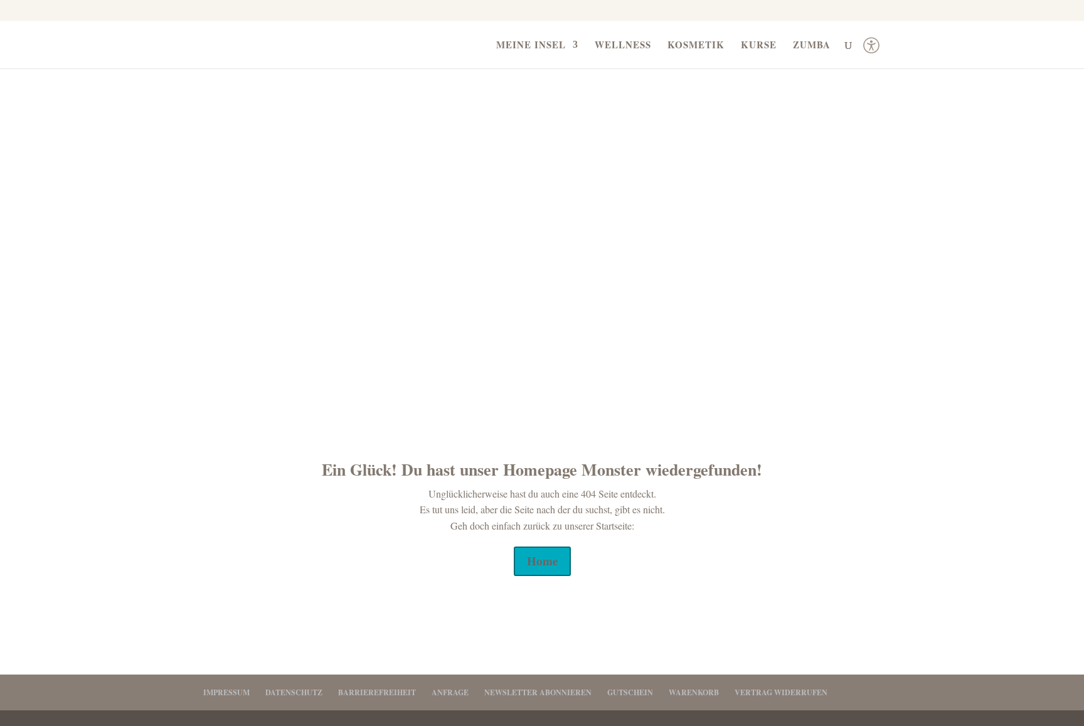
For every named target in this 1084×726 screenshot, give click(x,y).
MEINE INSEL (531, 45)
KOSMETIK (696, 45)
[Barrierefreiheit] (871, 50)
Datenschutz (293, 692)
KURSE (759, 45)
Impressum (226, 692)
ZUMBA (812, 45)
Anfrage (450, 692)
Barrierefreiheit (377, 692)
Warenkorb (694, 692)
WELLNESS (623, 45)
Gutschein (630, 692)
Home (542, 560)
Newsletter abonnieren (538, 692)
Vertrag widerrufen (781, 692)
